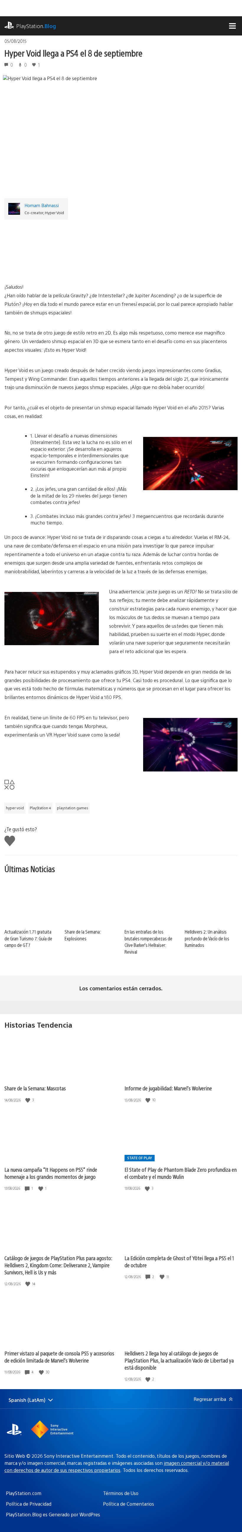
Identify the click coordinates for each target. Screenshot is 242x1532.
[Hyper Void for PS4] (121, 249)
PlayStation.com (23, 1493)
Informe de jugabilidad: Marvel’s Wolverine (168, 1088)
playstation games (72, 807)
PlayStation (36, 25)
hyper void (15, 807)
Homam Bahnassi (41, 205)
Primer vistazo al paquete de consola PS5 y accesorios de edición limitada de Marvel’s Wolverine (59, 1357)
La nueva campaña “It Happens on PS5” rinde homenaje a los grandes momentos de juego (50, 1173)
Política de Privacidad (28, 1504)
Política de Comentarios (128, 1504)
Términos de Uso (120, 1493)
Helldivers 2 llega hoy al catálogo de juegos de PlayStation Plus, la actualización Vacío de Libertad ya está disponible (179, 1360)
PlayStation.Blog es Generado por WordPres (53, 1514)
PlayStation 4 (40, 807)
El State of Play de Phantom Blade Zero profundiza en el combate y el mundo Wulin (181, 1173)
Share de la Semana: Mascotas (35, 1088)
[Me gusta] (28, 1100)
